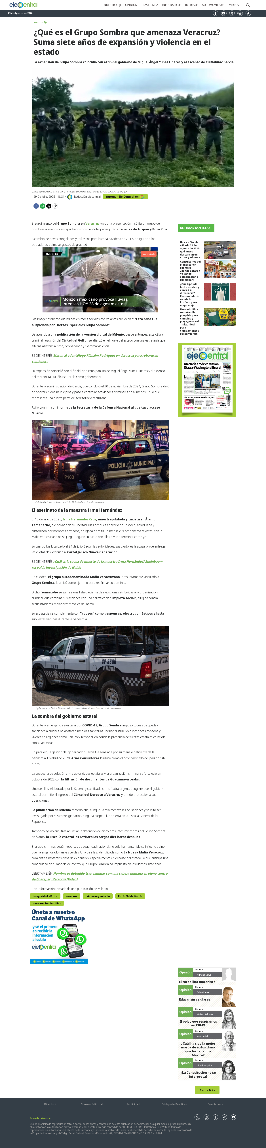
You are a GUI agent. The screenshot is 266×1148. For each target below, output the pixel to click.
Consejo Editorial (92, 1104)
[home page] (23, 5)
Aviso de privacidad (40, 1118)
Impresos (191, 5)
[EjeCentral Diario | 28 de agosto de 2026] (207, 380)
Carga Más (207, 1090)
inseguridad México (45, 896)
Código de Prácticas (174, 1104)
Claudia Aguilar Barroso (205, 1067)
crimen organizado (98, 896)
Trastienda (149, 5)
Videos (234, 5)
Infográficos (171, 5)
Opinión (131, 5)
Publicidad (133, 1104)
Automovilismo (213, 5)
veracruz (71, 896)
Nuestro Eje (40, 22)
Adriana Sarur (204, 974)
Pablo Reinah (203, 992)
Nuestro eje (113, 5)
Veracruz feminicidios (47, 903)
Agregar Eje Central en (122, 197)
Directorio (50, 1104)
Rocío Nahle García (130, 896)
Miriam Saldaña (205, 1014)
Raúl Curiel (202, 1036)
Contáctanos (215, 1104)
